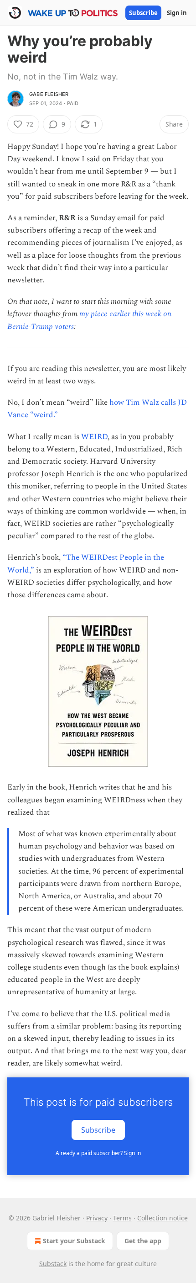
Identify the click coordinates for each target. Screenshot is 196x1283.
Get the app (142, 1240)
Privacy (97, 1218)
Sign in (177, 13)
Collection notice (162, 1218)
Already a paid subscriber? (98, 1153)
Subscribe (143, 13)
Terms (122, 1218)
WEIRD (94, 437)
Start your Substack (74, 1240)
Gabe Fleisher (49, 94)
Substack (53, 1263)
